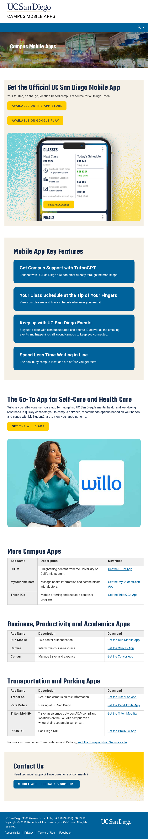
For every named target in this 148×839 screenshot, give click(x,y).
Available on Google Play (35, 120)
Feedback (65, 832)
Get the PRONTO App (122, 731)
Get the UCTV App (120, 569)
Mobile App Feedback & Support (46, 784)
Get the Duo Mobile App (124, 640)
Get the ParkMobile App (124, 705)
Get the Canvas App (121, 648)
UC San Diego (29, 9)
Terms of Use (46, 832)
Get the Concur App (120, 656)
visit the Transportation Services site (102, 742)
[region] (74, 50)
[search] (140, 27)
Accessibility (12, 832)
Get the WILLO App (28, 426)
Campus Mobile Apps (31, 16)
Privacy (29, 832)
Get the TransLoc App (122, 697)
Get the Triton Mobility (122, 713)
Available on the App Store (37, 106)
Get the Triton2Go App (123, 595)
